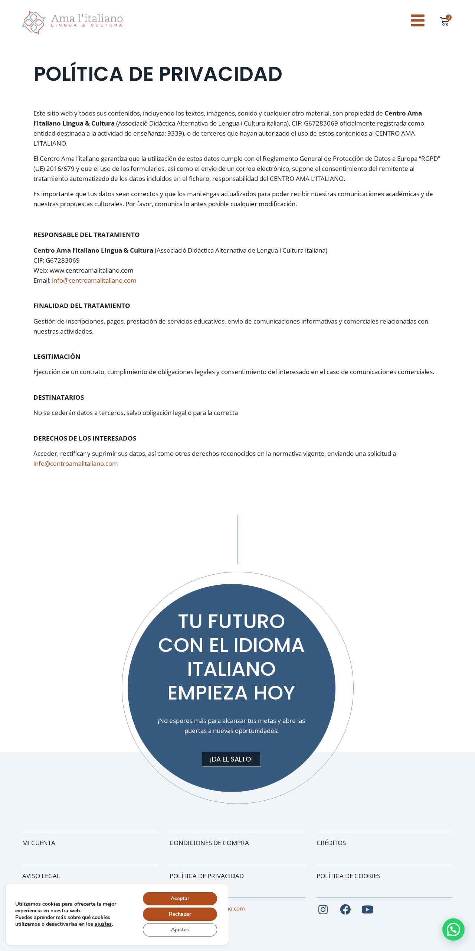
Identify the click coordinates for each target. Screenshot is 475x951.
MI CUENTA (38, 842)
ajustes (103, 924)
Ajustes (180, 929)
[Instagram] (323, 909)
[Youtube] (367, 909)
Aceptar (180, 898)
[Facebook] (345, 909)
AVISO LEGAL (41, 876)
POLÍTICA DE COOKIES (348, 876)
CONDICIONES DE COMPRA (209, 842)
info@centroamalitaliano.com (94, 280)
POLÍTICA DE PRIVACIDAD (207, 876)
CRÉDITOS (331, 842)
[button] (453, 929)
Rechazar (180, 914)
